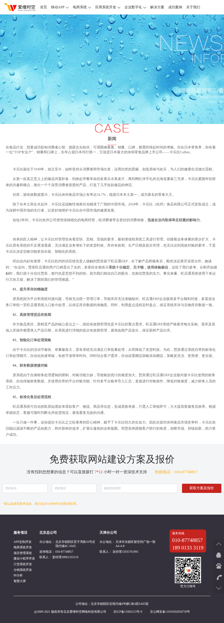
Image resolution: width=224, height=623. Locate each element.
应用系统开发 (105, 7)
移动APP (58, 7)
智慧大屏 (20, 581)
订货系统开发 (23, 564)
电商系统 (80, 7)
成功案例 (175, 7)
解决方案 (157, 7)
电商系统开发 (23, 547)
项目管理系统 (23, 553)
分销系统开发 (23, 570)
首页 (43, 7)
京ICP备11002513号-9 (127, 611)
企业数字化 (133, 7)
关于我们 (193, 7)
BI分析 (18, 575)
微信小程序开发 (24, 558)
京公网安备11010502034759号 (170, 611)
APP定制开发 (23, 542)
